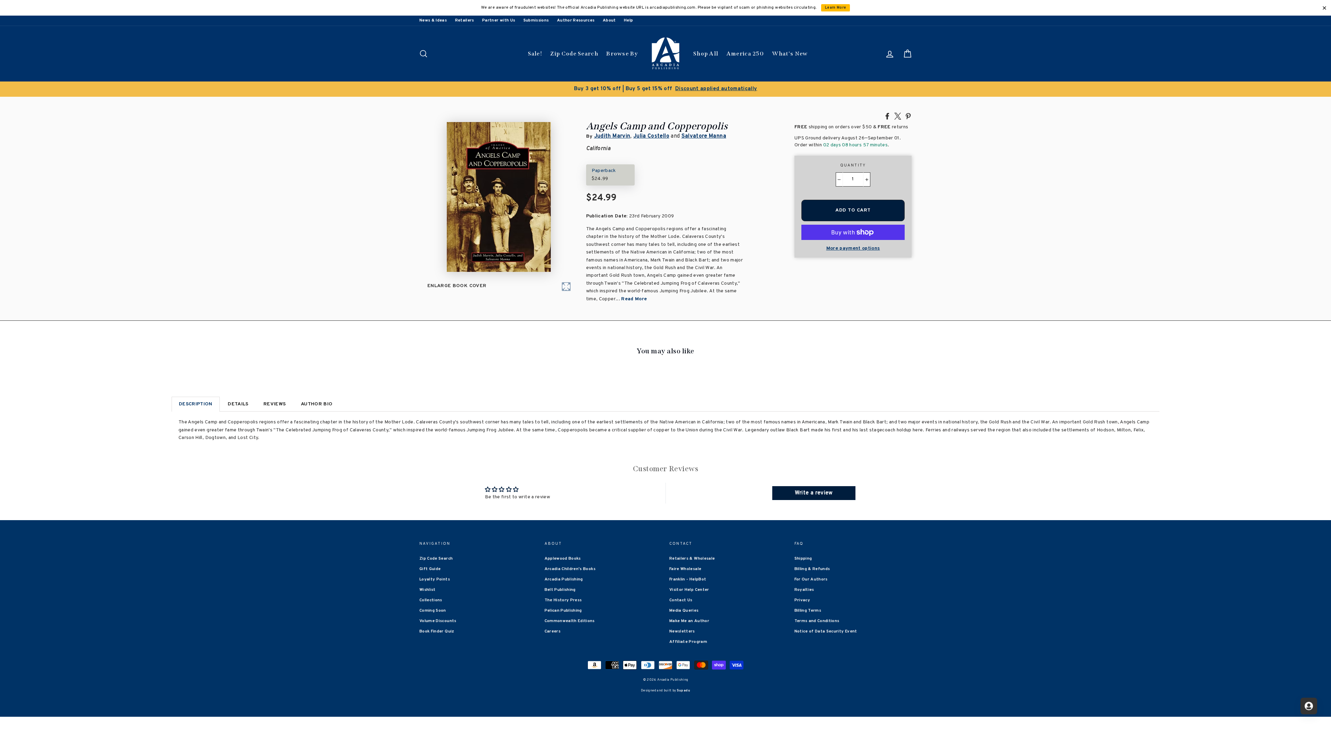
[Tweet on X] (897, 116)
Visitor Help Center (689, 590)
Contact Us (681, 600)
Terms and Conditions (817, 621)
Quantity (853, 165)
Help (628, 20)
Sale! (535, 53)
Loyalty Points (434, 579)
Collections (430, 600)
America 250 (745, 53)
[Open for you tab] (1308, 706)
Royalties (804, 590)
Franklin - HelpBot (687, 579)
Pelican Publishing (563, 610)
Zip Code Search (574, 53)
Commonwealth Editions (570, 621)
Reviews (274, 404)
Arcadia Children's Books (570, 569)
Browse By (622, 53)
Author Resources (576, 20)
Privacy (802, 600)
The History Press (563, 600)
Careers (552, 631)
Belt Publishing (560, 590)
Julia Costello (651, 136)
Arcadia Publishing (564, 579)
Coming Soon (432, 610)
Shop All (705, 53)
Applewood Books (563, 558)
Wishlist (427, 590)
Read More (634, 299)
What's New (790, 53)
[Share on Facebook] (887, 116)
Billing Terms (807, 610)
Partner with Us (498, 20)
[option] (665, 89)
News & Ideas (433, 20)
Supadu (683, 690)
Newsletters (682, 631)
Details (238, 404)
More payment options (853, 248)
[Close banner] (1324, 8)
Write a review (814, 493)
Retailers (464, 20)
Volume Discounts (437, 621)
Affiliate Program (688, 642)
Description (195, 404)
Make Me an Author (689, 621)
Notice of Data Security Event (825, 631)
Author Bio (317, 404)
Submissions (536, 20)
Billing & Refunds (812, 569)
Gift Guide (430, 569)
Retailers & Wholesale (692, 558)
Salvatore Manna (703, 136)
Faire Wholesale (685, 569)
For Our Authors (811, 579)
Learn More (835, 8)
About (609, 20)
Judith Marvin (612, 136)
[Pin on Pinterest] (908, 116)
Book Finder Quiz (436, 631)
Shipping (803, 558)
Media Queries (684, 610)
